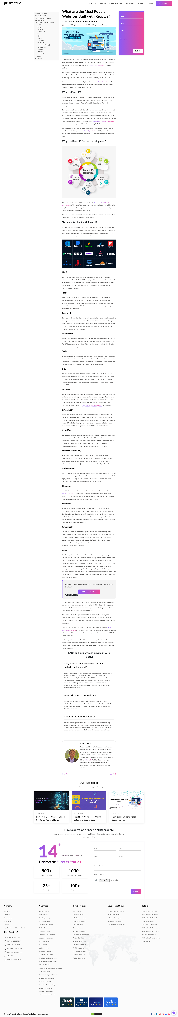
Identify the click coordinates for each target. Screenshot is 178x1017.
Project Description (100, 866)
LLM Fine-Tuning (44, 965)
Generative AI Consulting (47, 985)
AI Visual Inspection (45, 981)
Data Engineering (44, 918)
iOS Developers (78, 924)
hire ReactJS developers (102, 82)
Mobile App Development (116, 911)
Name (122, 16)
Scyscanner (40, 40)
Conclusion (38, 58)
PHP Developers (78, 948)
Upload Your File (99, 874)
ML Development (44, 921)
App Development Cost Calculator (15, 928)
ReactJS (64, 21)
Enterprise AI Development (47, 934)
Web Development (114, 914)
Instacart (40, 51)
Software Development (115, 918)
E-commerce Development (116, 924)
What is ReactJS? (40, 16)
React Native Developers (81, 934)
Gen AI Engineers (78, 914)
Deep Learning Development (48, 958)
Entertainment (146, 941)
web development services (97, 65)
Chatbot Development (46, 928)
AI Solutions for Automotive (151, 938)
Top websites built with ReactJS (45, 22)
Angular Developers (79, 941)
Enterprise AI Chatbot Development (50, 968)
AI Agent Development (46, 938)
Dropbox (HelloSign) (43, 45)
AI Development (44, 911)
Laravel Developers (79, 954)
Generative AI (43, 914)
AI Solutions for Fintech (149, 918)
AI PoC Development (45, 988)
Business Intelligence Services (48, 975)
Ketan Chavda (102, 25)
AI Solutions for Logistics (150, 914)
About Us (7, 911)
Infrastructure (8, 918)
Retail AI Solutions (148, 921)
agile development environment (92, 405)
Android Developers (79, 931)
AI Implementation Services (47, 995)
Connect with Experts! (89, 591)
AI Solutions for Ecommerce (151, 928)
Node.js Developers (79, 951)
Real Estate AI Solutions (149, 924)
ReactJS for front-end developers (103, 121)
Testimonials (8, 921)
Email (122, 23)
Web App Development (75, 21)
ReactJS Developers (79, 944)
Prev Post (65, 774)
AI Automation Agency (46, 954)
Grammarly (40, 54)
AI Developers (77, 911)
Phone (122, 30)
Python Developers (79, 958)
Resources (140, 3)
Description (124, 39)
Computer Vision (44, 931)
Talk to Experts (164, 3)
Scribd (39, 34)
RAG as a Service (44, 948)
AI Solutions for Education (150, 931)
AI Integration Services (46, 951)
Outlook (39, 38)
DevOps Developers (79, 921)
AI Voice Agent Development (48, 961)
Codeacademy (41, 47)
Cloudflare (40, 42)
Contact (6, 924)
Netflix (39, 25)
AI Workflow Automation (47, 978)
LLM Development (45, 941)
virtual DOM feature (68, 493)
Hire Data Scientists (79, 918)
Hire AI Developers (115, 3)
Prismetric (88, 760)
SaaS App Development (115, 921)
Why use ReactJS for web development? (43, 19)
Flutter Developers (79, 938)
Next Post (112, 774)
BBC (38, 36)
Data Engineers (78, 928)
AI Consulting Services (46, 924)
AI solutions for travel (149, 934)
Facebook (40, 29)
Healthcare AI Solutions (149, 911)
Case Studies (129, 3)
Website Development (90, 21)
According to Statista (90, 131)
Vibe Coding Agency (45, 971)
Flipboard (40, 49)
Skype (120, 856)
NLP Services (43, 944)
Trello (39, 27)
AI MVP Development (46, 991)
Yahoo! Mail (41, 31)
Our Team (7, 914)
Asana (39, 56)
